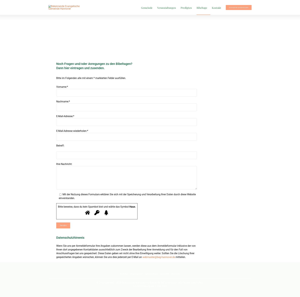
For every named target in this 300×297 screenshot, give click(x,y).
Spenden (165, 273)
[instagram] (144, 268)
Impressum (136, 273)
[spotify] (155, 268)
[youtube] (150, 268)
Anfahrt (124, 273)
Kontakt (176, 273)
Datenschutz (151, 273)
